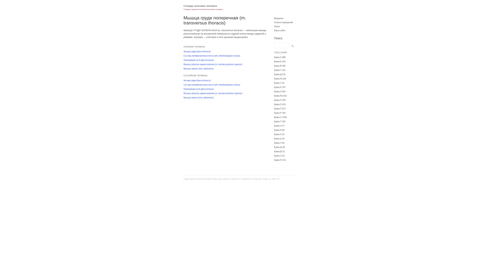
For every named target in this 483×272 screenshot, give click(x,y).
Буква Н (278, 100)
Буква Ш (278, 147)
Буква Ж (278, 79)
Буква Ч (277, 143)
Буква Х (277, 134)
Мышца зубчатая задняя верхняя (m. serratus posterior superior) (213, 64)
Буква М (278, 96)
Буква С (278, 117)
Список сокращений (283, 22)
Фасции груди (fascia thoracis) (197, 51)
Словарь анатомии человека (200, 6)
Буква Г (277, 70)
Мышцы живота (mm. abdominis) (199, 68)
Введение (278, 18)
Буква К (277, 87)
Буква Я (278, 160)
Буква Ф (278, 130)
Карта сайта (279, 30)
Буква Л (277, 91)
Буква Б (277, 61)
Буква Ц (278, 139)
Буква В (277, 66)
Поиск (277, 26)
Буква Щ (278, 151)
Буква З (277, 83)
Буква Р (277, 113)
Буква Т (277, 121)
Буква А (277, 57)
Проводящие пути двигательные (199, 60)
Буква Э (278, 156)
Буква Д (277, 74)
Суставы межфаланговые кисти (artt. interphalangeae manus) (212, 56)
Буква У (277, 126)
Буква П (278, 109)
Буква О (278, 104)
